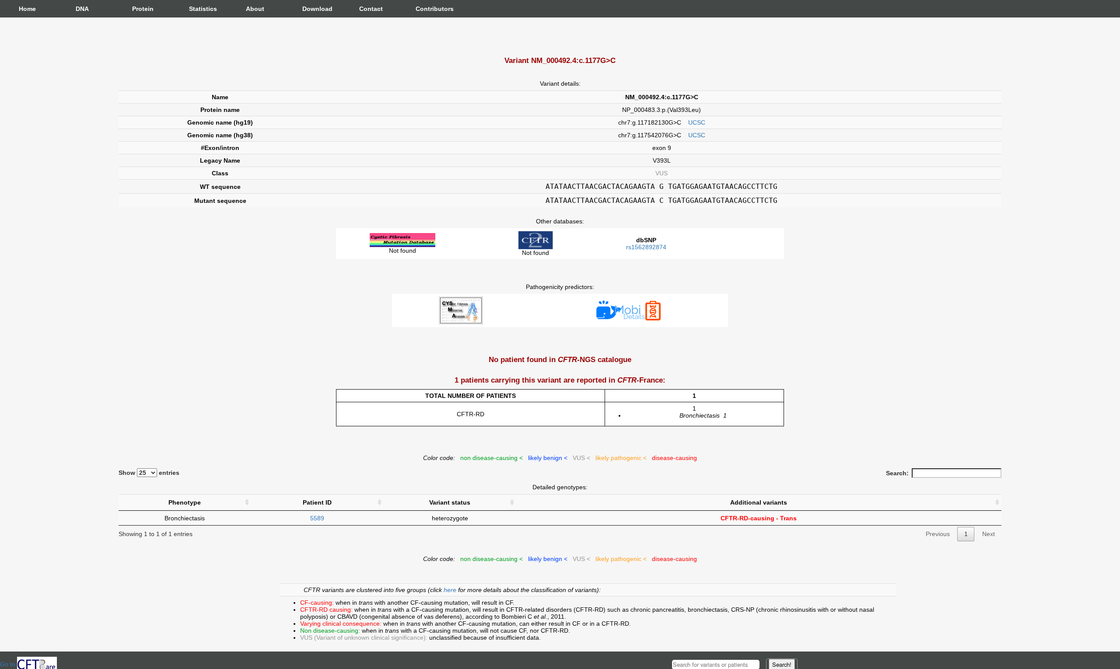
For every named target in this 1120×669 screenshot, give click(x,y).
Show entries (149, 472)
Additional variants (758, 502)
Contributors (424, 8)
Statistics (197, 8)
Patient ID (317, 502)
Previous (938, 533)
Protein (141, 8)
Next (988, 533)
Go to (8, 664)
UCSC (696, 122)
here (451, 589)
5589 (317, 518)
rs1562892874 (646, 247)
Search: (897, 473)
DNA (82, 8)
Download (311, 8)
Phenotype (184, 502)
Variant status (449, 502)
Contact (368, 8)
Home (27, 8)
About (254, 8)
